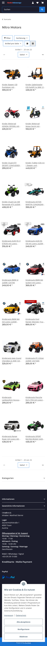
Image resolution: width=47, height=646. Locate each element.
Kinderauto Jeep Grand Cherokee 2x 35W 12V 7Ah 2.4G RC (11, 359)
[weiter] (42, 55)
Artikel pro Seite (12, 43)
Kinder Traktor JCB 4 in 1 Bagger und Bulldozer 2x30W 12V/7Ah (35, 164)
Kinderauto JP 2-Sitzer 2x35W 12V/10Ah (35, 359)
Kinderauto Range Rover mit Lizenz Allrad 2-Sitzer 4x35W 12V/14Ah (11, 437)
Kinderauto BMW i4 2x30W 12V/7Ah (10, 281)
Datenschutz (21, 615)
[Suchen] (42, 9)
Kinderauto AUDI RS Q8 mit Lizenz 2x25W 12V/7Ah (34, 242)
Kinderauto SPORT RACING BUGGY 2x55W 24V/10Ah (35, 437)
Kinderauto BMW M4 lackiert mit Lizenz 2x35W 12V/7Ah (34, 281)
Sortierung (20, 38)
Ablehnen (23, 637)
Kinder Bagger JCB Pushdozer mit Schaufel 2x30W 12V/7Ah (9, 86)
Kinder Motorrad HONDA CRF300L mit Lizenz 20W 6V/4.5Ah (10, 125)
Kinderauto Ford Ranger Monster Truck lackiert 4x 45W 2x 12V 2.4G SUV (35, 320)
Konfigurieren (23, 629)
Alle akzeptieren (23, 622)
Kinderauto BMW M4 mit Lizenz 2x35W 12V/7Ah (10, 320)
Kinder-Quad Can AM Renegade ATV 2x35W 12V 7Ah (11, 203)
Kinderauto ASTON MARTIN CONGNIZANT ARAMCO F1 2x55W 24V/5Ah (35, 203)
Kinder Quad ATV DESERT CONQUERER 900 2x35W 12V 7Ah (11, 164)
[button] (33, 2)
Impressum (8, 615)
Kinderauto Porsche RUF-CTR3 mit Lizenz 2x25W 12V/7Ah (34, 398)
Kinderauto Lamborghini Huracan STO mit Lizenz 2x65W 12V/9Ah (11, 398)
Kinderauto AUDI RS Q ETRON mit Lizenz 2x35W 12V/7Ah (11, 242)
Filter (8, 38)
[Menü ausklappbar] (3, 1)
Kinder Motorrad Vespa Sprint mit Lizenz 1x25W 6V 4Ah (34, 125)
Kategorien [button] (8, 478)
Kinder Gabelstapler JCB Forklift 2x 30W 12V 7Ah (35, 86)
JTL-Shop (28, 643)
